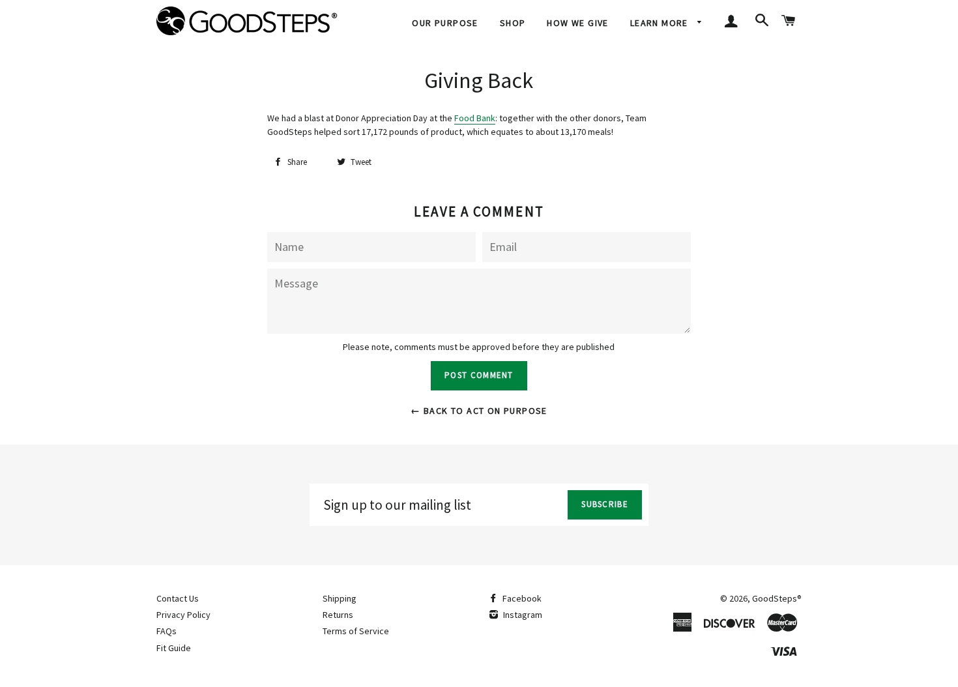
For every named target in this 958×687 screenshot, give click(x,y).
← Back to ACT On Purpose (479, 411)
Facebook (521, 598)
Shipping (339, 598)
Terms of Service (356, 631)
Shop (513, 23)
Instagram (521, 615)
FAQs (166, 631)
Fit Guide (173, 648)
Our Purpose (445, 23)
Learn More (660, 23)
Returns (338, 615)
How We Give (577, 23)
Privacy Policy (183, 615)
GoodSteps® (777, 598)
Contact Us (177, 598)
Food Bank (474, 118)
